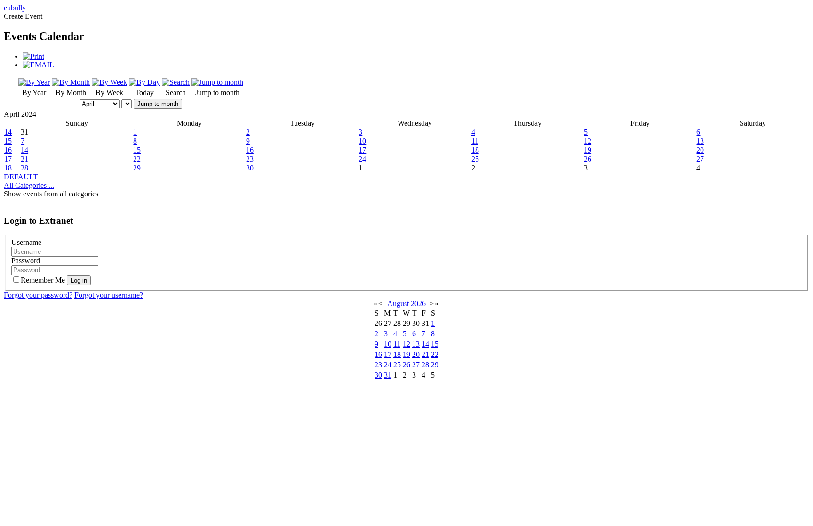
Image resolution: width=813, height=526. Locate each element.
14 (8, 132)
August (398, 303)
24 (362, 159)
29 (137, 168)
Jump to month (157, 103)
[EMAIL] (38, 65)
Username (26, 242)
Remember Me (44, 280)
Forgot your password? (38, 295)
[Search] (176, 82)
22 (137, 159)
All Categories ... (29, 185)
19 (587, 150)
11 (474, 141)
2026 (418, 303)
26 (587, 159)
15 (8, 141)
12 (587, 141)
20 (700, 150)
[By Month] (71, 82)
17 (362, 150)
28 (24, 168)
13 (700, 141)
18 (475, 150)
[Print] (33, 56)
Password (25, 261)
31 (387, 375)
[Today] (144, 82)
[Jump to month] (217, 82)
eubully (15, 8)
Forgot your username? (108, 295)
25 (475, 159)
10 (362, 141)
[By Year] (34, 82)
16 (8, 150)
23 (250, 159)
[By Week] (109, 82)
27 (700, 159)
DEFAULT (21, 177)
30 (250, 168)
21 (24, 159)
